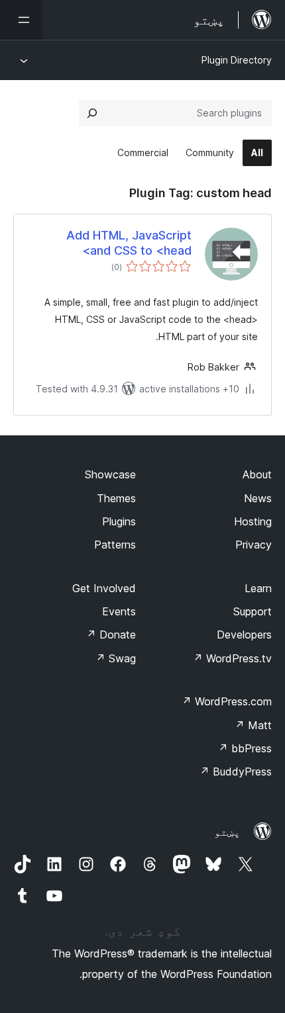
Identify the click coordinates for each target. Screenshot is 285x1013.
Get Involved (104, 588)
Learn (258, 588)
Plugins (119, 521)
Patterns (115, 544)
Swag (115, 658)
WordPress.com (227, 701)
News (258, 498)
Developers (244, 634)
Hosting (253, 521)
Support (252, 611)
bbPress (245, 748)
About (257, 474)
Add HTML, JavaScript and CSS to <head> (129, 242)
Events (119, 611)
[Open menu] (21, 20)
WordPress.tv (232, 658)
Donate (111, 634)
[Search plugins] (92, 113)
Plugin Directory (236, 60)
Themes (116, 498)
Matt (253, 725)
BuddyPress (236, 771)
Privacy (253, 544)
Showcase (110, 474)
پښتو (227, 831)
